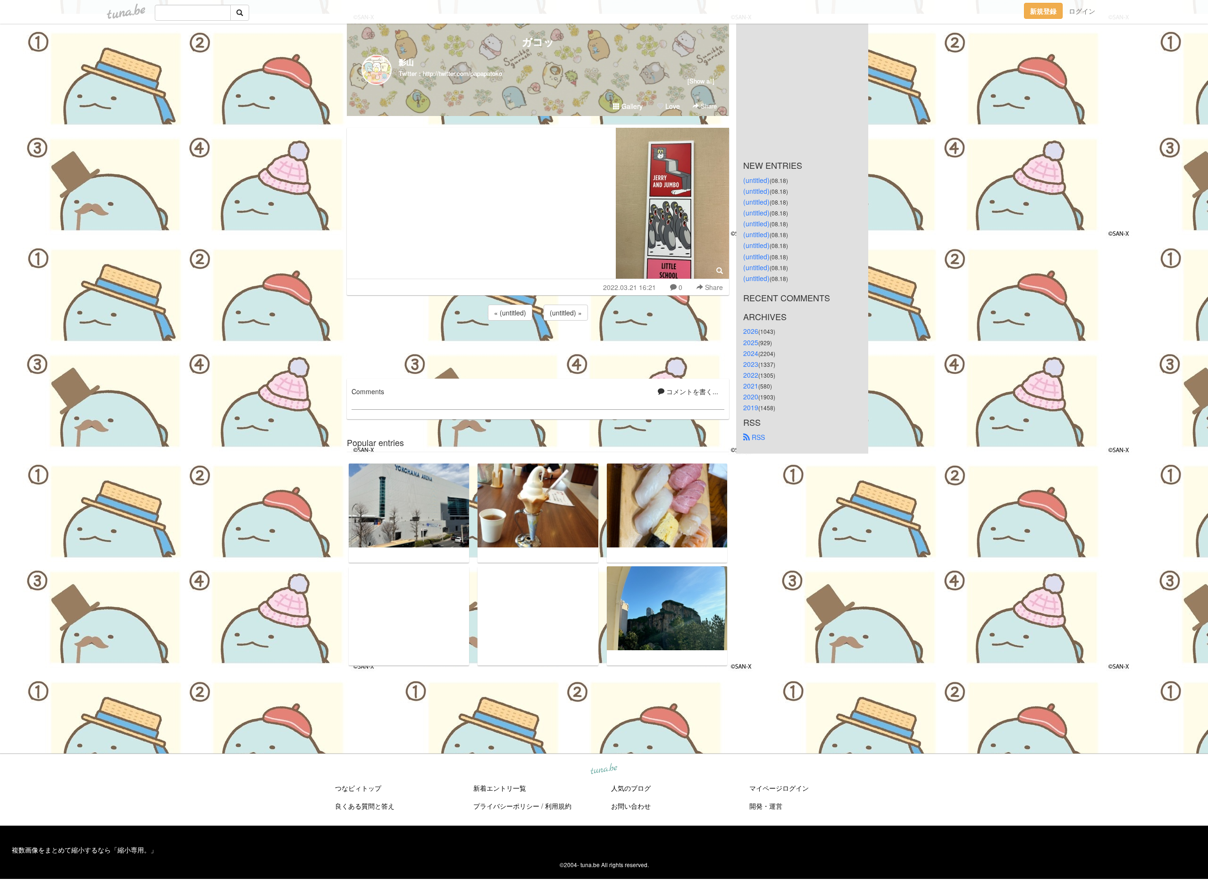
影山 (406, 62)
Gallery (631, 106)
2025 (750, 342)
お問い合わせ (631, 806)
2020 (750, 396)
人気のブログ (631, 788)
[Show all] (701, 80)
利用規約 (558, 806)
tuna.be (603, 769)
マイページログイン (779, 788)
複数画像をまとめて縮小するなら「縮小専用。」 (84, 849)
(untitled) (756, 180)
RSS (757, 437)
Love (671, 106)
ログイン (1082, 11)
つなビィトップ (358, 788)
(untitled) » (566, 312)
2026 (750, 331)
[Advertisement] (538, 348)
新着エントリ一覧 (499, 788)
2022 (750, 375)
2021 (750, 385)
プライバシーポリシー (506, 806)
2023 (750, 364)
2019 (750, 407)
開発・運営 (765, 806)
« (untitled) (510, 312)
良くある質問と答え (364, 806)
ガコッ (538, 41)
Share (708, 105)
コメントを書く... (691, 391)
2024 (750, 353)
